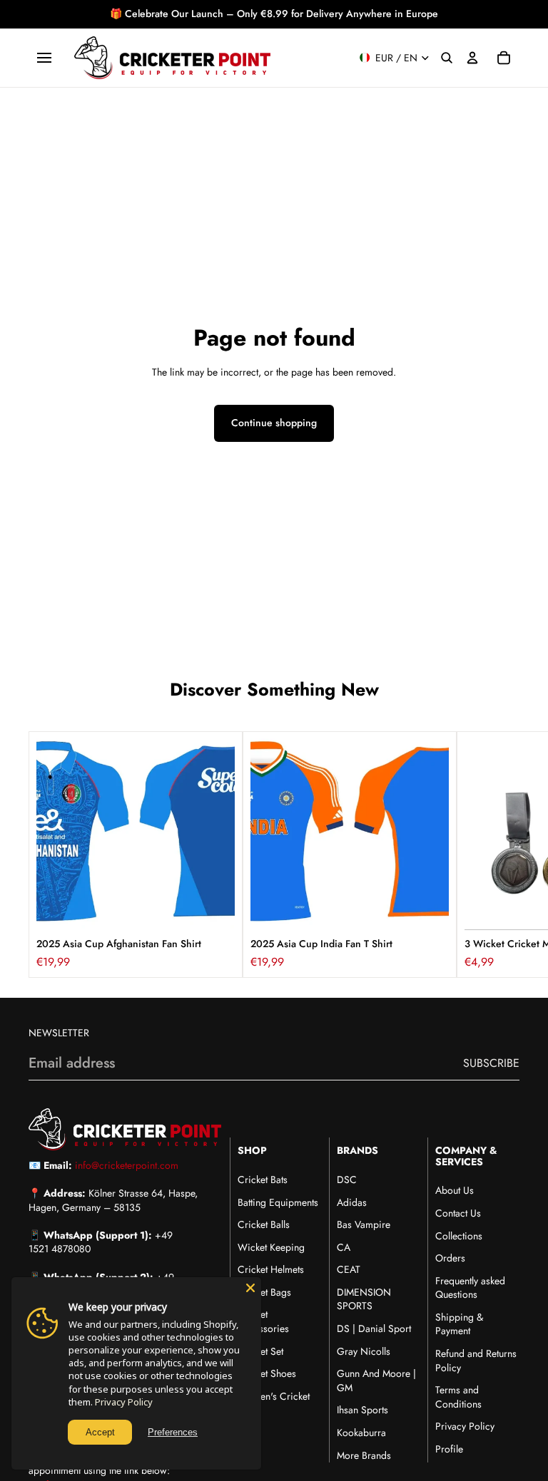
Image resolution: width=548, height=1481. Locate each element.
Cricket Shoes (267, 1373)
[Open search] (446, 57)
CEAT (348, 1269)
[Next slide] (503, 854)
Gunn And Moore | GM (376, 1380)
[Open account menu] (472, 57)
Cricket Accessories (263, 1321)
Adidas (352, 1202)
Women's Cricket (274, 1396)
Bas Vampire (363, 1224)
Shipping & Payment (459, 1324)
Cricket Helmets (271, 1269)
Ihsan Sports (362, 1410)
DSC (347, 1179)
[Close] (250, 1288)
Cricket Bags (264, 1292)
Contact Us (458, 1213)
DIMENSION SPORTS (364, 1299)
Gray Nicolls (363, 1351)
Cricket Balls (264, 1224)
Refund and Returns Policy (476, 1360)
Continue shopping (274, 423)
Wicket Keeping (271, 1247)
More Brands (364, 1455)
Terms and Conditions (458, 1397)
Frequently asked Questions (470, 1288)
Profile (449, 1449)
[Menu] (44, 57)
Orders (450, 1258)
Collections (458, 1236)
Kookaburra (361, 1432)
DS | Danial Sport (374, 1328)
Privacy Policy (464, 1426)
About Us (454, 1190)
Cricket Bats (263, 1179)
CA (343, 1247)
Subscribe (491, 1063)
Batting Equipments (278, 1202)
